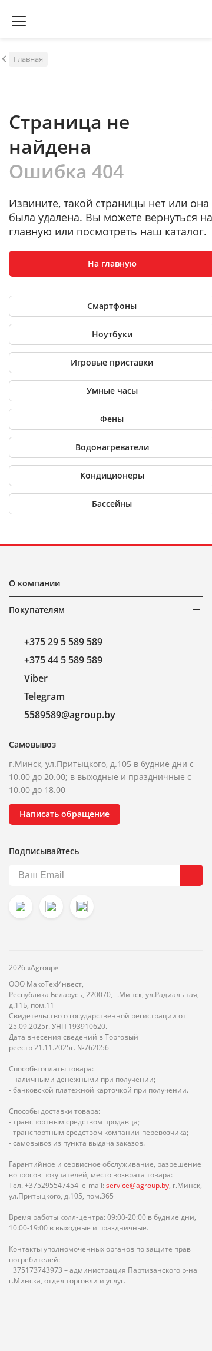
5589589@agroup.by (69, 714)
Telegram (44, 696)
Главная (28, 59)
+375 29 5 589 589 (63, 641)
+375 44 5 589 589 (63, 659)
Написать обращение (64, 813)
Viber (36, 678)
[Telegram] (82, 906)
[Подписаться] (191, 875)
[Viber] (51, 906)
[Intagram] (20, 906)
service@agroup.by (137, 1185)
